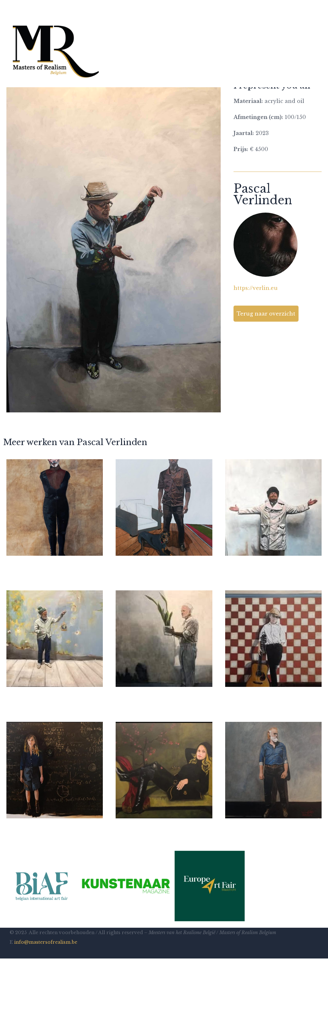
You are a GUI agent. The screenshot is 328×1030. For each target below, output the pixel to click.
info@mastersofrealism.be (45, 942)
